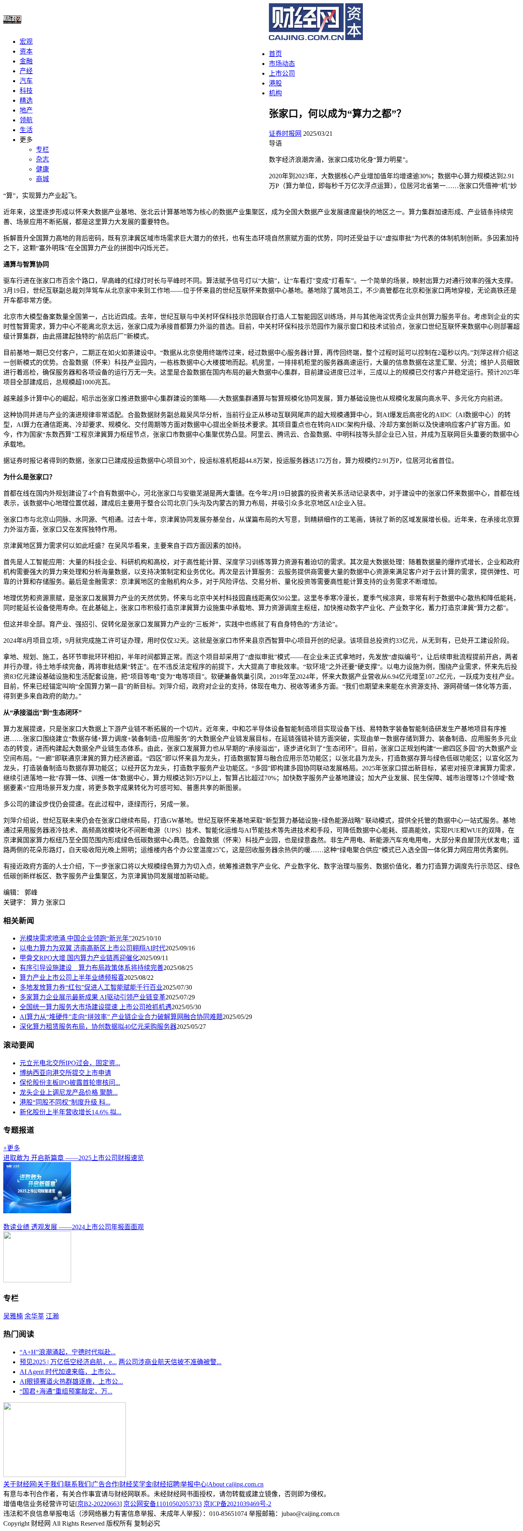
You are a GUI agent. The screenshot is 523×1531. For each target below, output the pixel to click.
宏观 (26, 41)
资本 (26, 51)
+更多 (11, 1148)
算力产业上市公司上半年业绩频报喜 (72, 977)
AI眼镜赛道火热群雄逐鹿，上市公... (71, 1381)
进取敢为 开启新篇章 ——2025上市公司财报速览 (73, 1157)
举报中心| (194, 1484)
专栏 (42, 149)
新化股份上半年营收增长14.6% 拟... (70, 1112)
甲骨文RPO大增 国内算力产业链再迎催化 (79, 957)
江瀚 (52, 1316)
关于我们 (50, 1484)
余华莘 (34, 1316)
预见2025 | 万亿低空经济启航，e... (68, 1361)
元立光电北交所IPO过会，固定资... (70, 1063)
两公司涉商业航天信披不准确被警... (169, 1361)
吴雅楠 (13, 1316)
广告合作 (105, 1484)
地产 (26, 110)
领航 (26, 120)
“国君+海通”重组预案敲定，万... (66, 1391)
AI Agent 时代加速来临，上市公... (68, 1371)
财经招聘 (166, 1484)
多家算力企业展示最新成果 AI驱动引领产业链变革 (92, 997)
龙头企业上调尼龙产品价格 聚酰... (69, 1092)
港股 (275, 83)
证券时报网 (285, 133)
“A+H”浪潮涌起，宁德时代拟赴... (68, 1352)
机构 (275, 93)
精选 (26, 100)
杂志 (42, 159)
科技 (26, 90)
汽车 (26, 80)
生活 (26, 129)
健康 (42, 169)
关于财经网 (19, 1484)
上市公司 (282, 73)
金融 (26, 61)
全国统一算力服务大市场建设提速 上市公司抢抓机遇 (96, 1006)
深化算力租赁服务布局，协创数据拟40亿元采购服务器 (98, 1026)
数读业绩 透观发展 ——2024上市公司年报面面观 (73, 1226)
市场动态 (282, 63)
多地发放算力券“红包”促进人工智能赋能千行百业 (91, 987)
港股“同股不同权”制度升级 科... (65, 1102)
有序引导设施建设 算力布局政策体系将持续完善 (91, 967)
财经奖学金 (135, 1484)
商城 (42, 178)
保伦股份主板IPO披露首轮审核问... (70, 1082)
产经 (26, 70)
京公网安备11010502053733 (162, 1503)
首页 (275, 53)
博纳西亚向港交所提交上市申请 (65, 1072)
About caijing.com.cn (236, 1484)
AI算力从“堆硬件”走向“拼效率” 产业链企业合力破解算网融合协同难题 (121, 1016)
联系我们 (78, 1484)
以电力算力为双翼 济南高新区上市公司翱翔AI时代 (92, 948)
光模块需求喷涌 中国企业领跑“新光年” (76, 938)
